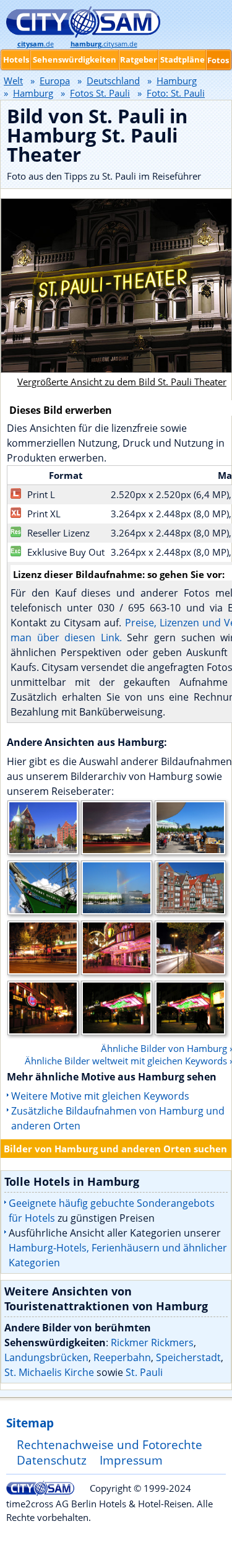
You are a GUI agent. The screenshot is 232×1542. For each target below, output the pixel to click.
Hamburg (177, 80)
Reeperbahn (122, 1357)
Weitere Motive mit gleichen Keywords (100, 1096)
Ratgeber (138, 59)
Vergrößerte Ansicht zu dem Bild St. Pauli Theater (121, 381)
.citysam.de (104, 44)
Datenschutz (52, 1460)
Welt (13, 80)
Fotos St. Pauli (100, 93)
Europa (55, 80)
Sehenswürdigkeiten (74, 59)
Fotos (218, 60)
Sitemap (30, 1422)
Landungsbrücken (46, 1357)
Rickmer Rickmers (152, 1342)
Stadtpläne (182, 59)
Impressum (131, 1460)
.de (35, 44)
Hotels (16, 59)
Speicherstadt (188, 1357)
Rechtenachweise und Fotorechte (109, 1444)
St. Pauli (144, 1372)
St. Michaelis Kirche (49, 1372)
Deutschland (113, 80)
